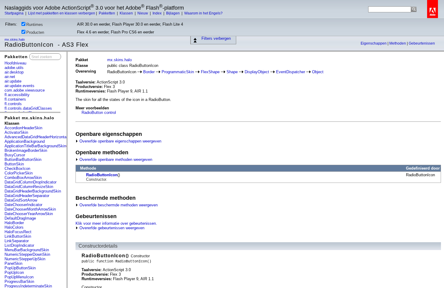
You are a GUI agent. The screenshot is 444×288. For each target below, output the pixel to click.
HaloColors (14, 227)
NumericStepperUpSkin (25, 259)
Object (317, 72)
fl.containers (15, 99)
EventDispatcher (290, 72)
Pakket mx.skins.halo (29, 117)
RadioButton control (99, 112)
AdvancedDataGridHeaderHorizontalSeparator (44, 137)
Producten (35, 32)
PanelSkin (13, 263)
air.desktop (14, 72)
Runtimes (34, 24)
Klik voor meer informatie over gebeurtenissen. (116, 223)
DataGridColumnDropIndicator (30, 182)
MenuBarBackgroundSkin (27, 250)
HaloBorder (14, 223)
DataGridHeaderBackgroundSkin (33, 191)
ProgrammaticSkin (178, 72)
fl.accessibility (17, 94)
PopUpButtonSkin (20, 268)
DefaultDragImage (20, 218)
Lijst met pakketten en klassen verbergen (61, 13)
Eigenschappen (374, 43)
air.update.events (19, 85)
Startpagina (14, 13)
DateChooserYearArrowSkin (29, 213)
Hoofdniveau (15, 63)
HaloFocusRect (18, 232)
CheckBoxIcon (17, 168)
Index (157, 13)
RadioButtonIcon (101, 175)
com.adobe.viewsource (25, 90)
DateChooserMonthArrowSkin (30, 209)
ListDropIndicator (19, 245)
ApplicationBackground (25, 141)
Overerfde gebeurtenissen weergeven (111, 228)
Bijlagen (173, 13)
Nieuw (143, 13)
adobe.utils (14, 67)
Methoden (398, 43)
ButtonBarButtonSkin (23, 159)
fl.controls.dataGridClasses (28, 108)
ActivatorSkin (16, 132)
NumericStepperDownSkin (27, 254)
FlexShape (210, 72)
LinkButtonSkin (18, 236)
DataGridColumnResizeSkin (29, 186)
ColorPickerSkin (19, 173)
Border (149, 72)
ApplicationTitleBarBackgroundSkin (35, 146)
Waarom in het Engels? (203, 13)
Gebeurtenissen (422, 43)
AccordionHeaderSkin (23, 128)
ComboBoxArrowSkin (23, 177)
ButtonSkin (14, 164)
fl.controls (13, 104)
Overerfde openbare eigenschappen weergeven (119, 141)
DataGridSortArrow (21, 200)
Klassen (127, 13)
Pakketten (107, 13)
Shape (232, 72)
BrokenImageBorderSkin (26, 150)
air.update (13, 81)
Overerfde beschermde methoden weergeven (118, 205)
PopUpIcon (14, 272)
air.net (10, 76)
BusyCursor (15, 155)
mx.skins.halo (15, 39)
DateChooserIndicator (23, 204)
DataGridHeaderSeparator (27, 195)
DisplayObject (257, 72)
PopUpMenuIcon (19, 277)
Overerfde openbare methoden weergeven (115, 159)
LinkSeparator (17, 241)
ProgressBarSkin (19, 281)
